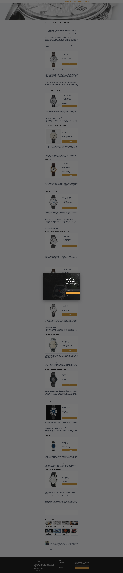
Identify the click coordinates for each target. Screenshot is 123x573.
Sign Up (72, 292)
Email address (68, 288)
